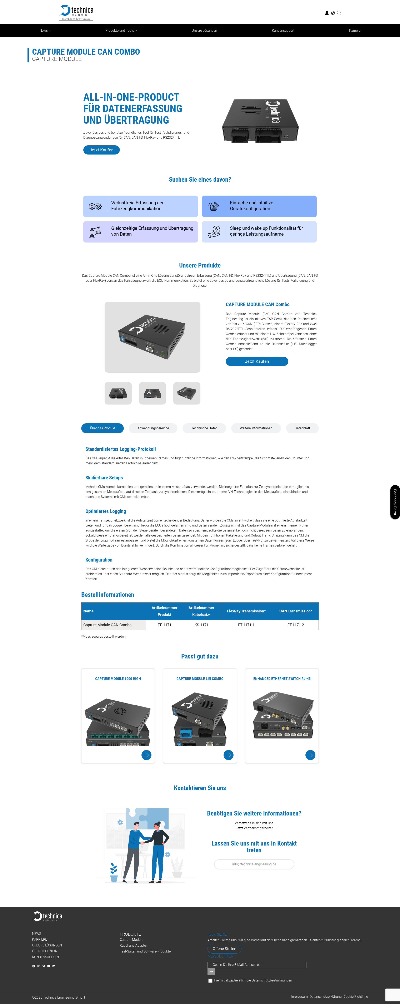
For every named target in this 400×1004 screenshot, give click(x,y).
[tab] (102, 428)
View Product (118, 755)
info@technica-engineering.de (254, 864)
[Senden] (211, 971)
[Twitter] (43, 966)
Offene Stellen (224, 948)
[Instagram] (38, 966)
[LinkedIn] (53, 966)
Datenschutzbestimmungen (272, 980)
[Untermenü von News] (50, 31)
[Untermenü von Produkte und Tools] (136, 31)
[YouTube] (48, 966)
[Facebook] (33, 966)
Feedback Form (395, 502)
